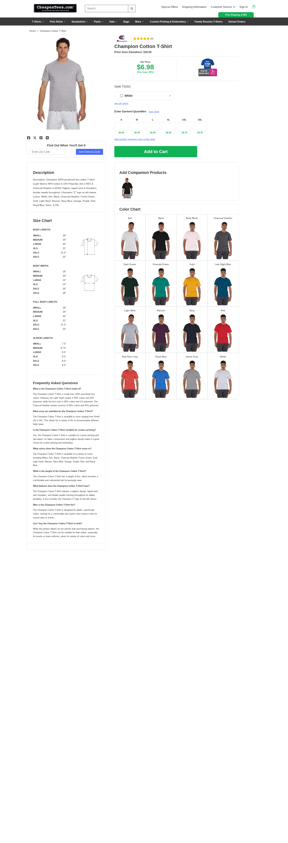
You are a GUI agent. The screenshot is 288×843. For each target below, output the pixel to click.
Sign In (244, 7)
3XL (200, 119)
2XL (184, 119)
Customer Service (221, 7)
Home (33, 31)
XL (168, 119)
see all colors (121, 103)
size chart (154, 111)
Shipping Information (194, 7)
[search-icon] (131, 8)
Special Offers (169, 7)
